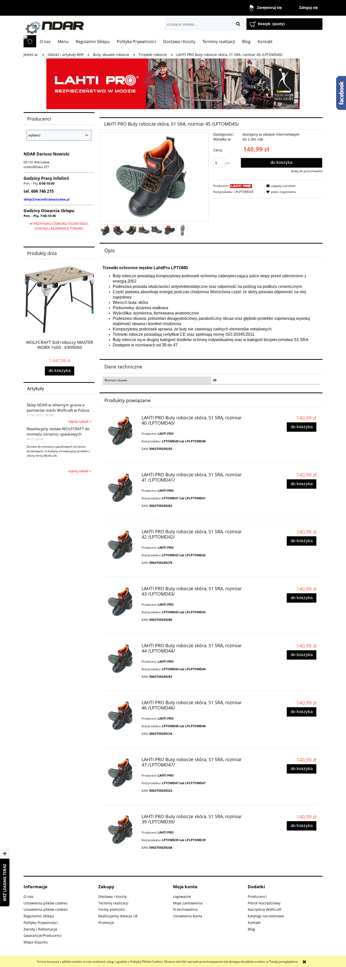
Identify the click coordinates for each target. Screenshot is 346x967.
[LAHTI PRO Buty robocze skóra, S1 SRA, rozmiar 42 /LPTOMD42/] (121, 545)
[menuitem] (45, 41)
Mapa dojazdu (36, 942)
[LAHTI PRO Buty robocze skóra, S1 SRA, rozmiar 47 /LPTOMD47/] (121, 772)
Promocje (106, 922)
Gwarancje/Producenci (43, 935)
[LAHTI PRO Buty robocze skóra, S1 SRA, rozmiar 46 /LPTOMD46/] (121, 716)
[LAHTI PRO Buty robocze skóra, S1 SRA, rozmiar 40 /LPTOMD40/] (121, 431)
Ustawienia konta (187, 916)
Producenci (257, 896)
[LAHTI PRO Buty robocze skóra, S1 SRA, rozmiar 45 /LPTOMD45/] (105, 230)
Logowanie (182, 896)
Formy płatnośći (111, 909)
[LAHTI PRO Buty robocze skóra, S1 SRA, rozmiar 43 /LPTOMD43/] (121, 602)
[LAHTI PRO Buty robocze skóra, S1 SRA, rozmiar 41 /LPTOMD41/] (121, 488)
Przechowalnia (185, 909)
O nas (28, 896)
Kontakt (254, 922)
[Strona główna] (81, 25)
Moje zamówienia (188, 903)
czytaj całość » (79, 421)
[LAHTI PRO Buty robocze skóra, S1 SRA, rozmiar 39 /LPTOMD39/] (121, 829)
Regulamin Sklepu (39, 916)
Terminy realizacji (113, 903)
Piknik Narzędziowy (264, 903)
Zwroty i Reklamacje (40, 929)
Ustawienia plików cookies (46, 903)
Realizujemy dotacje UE (118, 916)
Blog (251, 929)
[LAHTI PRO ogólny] (173, 83)
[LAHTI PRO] (241, 186)
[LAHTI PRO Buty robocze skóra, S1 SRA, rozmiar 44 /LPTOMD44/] (121, 659)
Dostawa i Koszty (112, 896)
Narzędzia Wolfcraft (264, 909)
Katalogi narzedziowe (266, 916)
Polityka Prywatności (41, 922)
